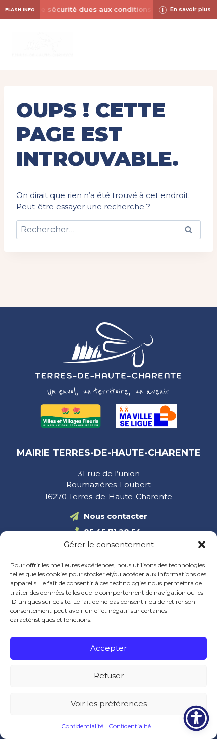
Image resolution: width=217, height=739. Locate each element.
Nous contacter (115, 516)
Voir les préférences (109, 703)
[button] (202, 544)
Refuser (109, 675)
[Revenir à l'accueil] (108, 359)
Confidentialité (82, 726)
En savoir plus (190, 9)
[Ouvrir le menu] (195, 44)
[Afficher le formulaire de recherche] (108, 44)
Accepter (108, 648)
